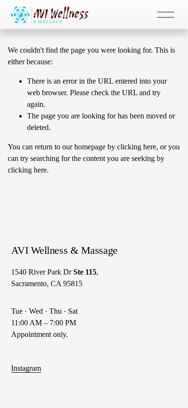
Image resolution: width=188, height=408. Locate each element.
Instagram (26, 368)
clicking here (136, 147)
